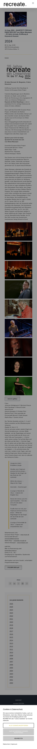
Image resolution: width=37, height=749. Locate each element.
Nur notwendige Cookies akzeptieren (18, 731)
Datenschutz (6, 744)
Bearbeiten (18, 738)
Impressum (14, 744)
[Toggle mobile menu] (33, 3)
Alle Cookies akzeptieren (18, 725)
